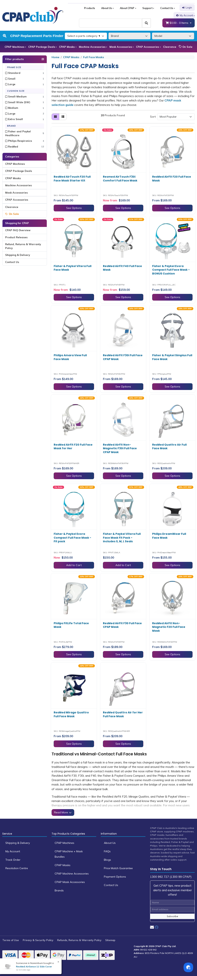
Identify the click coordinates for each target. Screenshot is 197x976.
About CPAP (127, 8)
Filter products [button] (14, 59)
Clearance (169, 46)
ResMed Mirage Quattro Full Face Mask (71, 714)
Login (189, 7)
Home (55, 57)
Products (89, 8)
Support (147, 8)
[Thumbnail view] (55, 116)
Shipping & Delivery (17, 254)
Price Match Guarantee (118, 868)
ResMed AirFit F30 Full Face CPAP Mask (122, 625)
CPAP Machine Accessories (72, 873)
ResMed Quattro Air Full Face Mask (169, 446)
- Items (179, 23)
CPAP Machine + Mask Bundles (69, 854)
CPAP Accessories (147, 46)
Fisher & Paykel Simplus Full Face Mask (172, 357)
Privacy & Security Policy (38, 940)
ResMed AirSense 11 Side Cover (34, 966)
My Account (186, 15)
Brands (59, 890)
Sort (153, 116)
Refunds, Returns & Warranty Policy (79, 940)
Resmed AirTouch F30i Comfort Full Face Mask (120, 178)
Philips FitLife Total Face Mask (71, 625)
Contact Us (166, 8)
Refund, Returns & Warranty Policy (23, 246)
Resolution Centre (16, 868)
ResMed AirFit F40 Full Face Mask (122, 268)
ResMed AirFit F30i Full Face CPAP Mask (123, 357)
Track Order (12, 859)
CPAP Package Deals (41, 46)
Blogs (107, 859)
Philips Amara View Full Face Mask (70, 357)
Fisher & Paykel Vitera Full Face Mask (72, 268)
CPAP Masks (67, 46)
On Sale (187, 46)
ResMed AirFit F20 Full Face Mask (171, 178)
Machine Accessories (92, 46)
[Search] (146, 23)
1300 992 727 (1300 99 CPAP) (171, 877)
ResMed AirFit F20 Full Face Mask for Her (73, 446)
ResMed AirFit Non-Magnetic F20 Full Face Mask (168, 627)
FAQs (107, 851)
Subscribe (172, 916)
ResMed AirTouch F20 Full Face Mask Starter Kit (72, 178)
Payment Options (115, 876)
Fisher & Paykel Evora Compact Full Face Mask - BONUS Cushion (171, 269)
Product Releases (16, 237)
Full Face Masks (93, 57)
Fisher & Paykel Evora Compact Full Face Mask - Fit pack (72, 537)
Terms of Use (10, 940)
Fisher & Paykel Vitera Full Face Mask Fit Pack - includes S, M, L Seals (122, 537)
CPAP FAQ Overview (17, 230)
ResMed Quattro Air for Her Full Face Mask (123, 714)
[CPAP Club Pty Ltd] (32, 15)
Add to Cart (74, 565)
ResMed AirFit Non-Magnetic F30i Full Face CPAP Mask (120, 448)
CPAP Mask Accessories (70, 882)
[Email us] (152, 927)
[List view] (63, 116)
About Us (106, 8)
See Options (74, 208)
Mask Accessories (120, 46)
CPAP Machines (14, 46)
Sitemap (110, 940)
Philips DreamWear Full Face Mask (169, 536)
